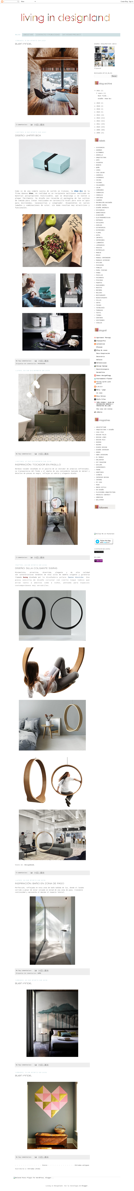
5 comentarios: (22, 873)
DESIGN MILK (100, 440)
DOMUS (98, 452)
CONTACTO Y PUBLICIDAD (47, 34)
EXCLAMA (99, 465)
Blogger (85, 1186)
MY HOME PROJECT (72, 34)
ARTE (97, 160)
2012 (99, 121)
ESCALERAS (100, 223)
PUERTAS (99, 283)
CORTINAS (99, 197)
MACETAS (99, 248)
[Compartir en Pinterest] (43, 125)
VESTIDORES (100, 320)
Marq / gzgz (101, 390)
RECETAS (99, 288)
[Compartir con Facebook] (41, 125)
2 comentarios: (22, 124)
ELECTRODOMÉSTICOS (103, 217)
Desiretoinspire (102, 369)
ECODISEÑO (100, 215)
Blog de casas (101, 350)
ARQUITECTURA (101, 157)
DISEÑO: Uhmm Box (28, 136)
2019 (99, 103)
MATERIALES (100, 250)
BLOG (17, 34)
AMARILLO (99, 155)
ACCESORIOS (100, 147)
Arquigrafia (101, 341)
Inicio (44, 1165)
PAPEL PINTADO (101, 270)
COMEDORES (100, 190)
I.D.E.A (99, 386)
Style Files (101, 399)
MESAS (98, 255)
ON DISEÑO (100, 490)
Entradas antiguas (82, 1165)
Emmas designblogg (103, 375)
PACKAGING (41, 363)
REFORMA (99, 290)
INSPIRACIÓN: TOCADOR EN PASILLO (38, 465)
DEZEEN (98, 442)
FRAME (98, 470)
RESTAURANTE (100, 295)
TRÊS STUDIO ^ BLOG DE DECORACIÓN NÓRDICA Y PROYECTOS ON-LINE (105, 404)
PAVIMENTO (100, 278)
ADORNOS (99, 150)
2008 (99, 133)
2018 (99, 106)
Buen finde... (23, 44)
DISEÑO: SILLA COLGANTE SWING (36, 568)
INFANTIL (99, 237)
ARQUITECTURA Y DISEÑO (105, 430)
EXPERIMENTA (100, 467)
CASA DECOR (100, 172)
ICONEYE (99, 475)
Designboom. (29, 865)
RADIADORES (100, 285)
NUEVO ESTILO (101, 487)
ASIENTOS (99, 162)
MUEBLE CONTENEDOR (103, 258)
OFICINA (99, 262)
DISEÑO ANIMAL (101, 205)
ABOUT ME (28, 34)
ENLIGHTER (100, 460)
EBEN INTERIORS (102, 455)
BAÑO (39, 973)
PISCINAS (99, 280)
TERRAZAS (99, 310)
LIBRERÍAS (100, 243)
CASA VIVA (100, 432)
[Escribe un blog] (37, 125)
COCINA (98, 180)
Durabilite (100, 372)
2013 (99, 118)
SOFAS (98, 303)
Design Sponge (101, 366)
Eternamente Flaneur (104, 379)
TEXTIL (98, 313)
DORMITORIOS (100, 213)
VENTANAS (99, 318)
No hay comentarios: (24, 361)
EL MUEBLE (100, 457)
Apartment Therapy (103, 337)
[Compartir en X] (39, 125)
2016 (99, 109)
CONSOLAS (99, 195)
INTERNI (99, 480)
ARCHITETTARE (101, 427)
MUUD (97, 485)
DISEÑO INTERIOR (102, 450)
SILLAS (98, 300)
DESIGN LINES (101, 437)
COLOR (98, 187)
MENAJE (98, 252)
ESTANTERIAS (100, 227)
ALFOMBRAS (100, 152)
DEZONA (98, 445)
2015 (99, 112)
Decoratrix (100, 356)
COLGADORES (100, 185)
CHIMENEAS (100, 177)
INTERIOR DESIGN (102, 477)
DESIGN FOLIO (101, 435)
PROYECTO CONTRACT (103, 495)
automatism (100, 344)
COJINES (99, 182)
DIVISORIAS (100, 210)
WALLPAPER (100, 500)
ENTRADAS (99, 220)
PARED (98, 273)
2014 (99, 115)
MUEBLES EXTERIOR (103, 260)
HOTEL (98, 235)
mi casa (99, 393)
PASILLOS (99, 275)
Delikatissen (101, 363)
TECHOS (98, 305)
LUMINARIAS (100, 245)
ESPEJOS (99, 225)
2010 (99, 127)
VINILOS (99, 323)
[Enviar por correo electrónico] (35, 125)
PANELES (99, 268)
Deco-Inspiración (103, 353)
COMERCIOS (100, 192)
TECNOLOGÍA (100, 308)
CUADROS (99, 200)
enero (100, 93)
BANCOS (98, 165)
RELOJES (99, 293)
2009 (99, 130)
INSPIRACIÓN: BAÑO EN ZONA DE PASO (39, 884)
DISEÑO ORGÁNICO (102, 207)
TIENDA (98, 315)
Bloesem (99, 347)
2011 (99, 124)
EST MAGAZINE (101, 462)
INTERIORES (100, 240)
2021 (99, 91)
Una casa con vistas (104, 409)
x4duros (99, 412)
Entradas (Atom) (34, 1169)
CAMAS (98, 170)
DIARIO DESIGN (101, 447)
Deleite (99, 360)
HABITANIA (100, 472)
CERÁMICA (99, 175)
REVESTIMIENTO (101, 298)
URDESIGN (99, 497)
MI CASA (99, 482)
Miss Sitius (101, 396)
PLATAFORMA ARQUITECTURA (105, 492)
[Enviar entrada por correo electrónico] (31, 124)
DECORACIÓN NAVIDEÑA (104, 202)
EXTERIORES (100, 230)
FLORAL (98, 233)
